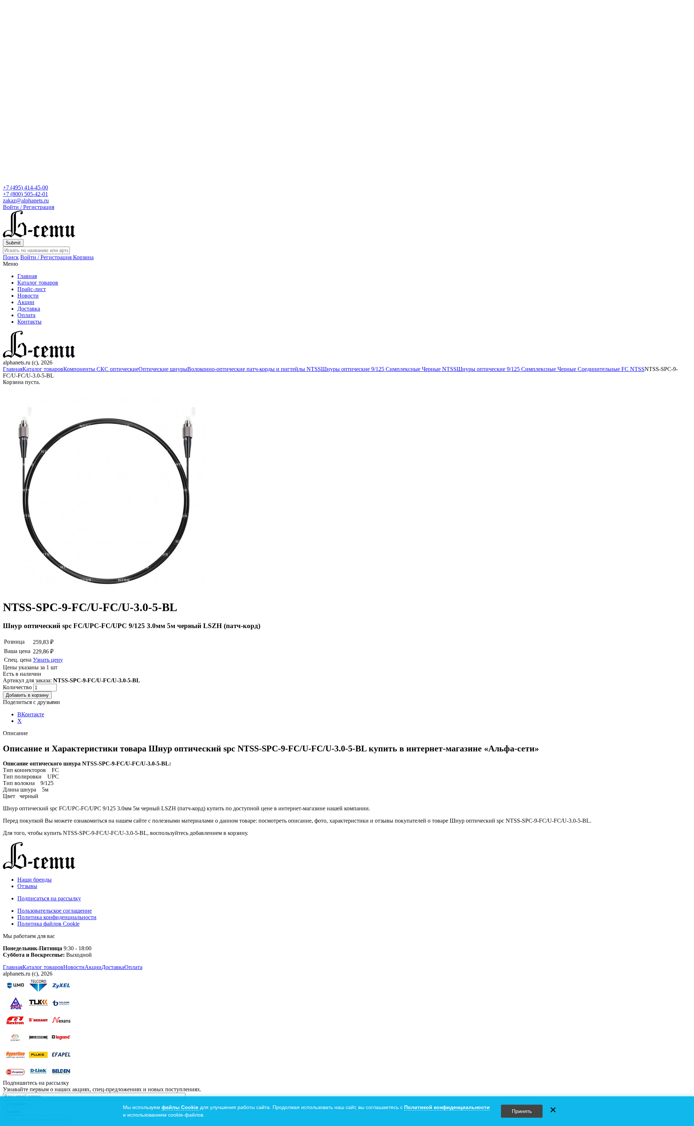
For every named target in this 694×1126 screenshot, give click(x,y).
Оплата (26, 315)
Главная (27, 276)
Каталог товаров (37, 283)
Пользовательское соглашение (54, 911)
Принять (522, 1111)
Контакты (29, 322)
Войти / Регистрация (28, 207)
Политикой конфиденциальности (447, 1107)
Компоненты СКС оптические (100, 369)
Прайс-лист (31, 289)
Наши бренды (34, 880)
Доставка (28, 309)
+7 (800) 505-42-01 (25, 194)
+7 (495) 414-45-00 (25, 187)
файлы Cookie (180, 1107)
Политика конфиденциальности (57, 917)
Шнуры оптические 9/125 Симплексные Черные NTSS (389, 369)
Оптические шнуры (162, 369)
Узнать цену (48, 660)
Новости (28, 296)
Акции (25, 302)
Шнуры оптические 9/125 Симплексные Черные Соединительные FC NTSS (550, 369)
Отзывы (27, 886)
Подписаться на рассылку (49, 898)
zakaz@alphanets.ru (26, 200)
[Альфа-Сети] (39, 236)
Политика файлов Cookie (48, 924)
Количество (18, 687)
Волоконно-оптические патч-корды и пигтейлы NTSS (254, 369)
